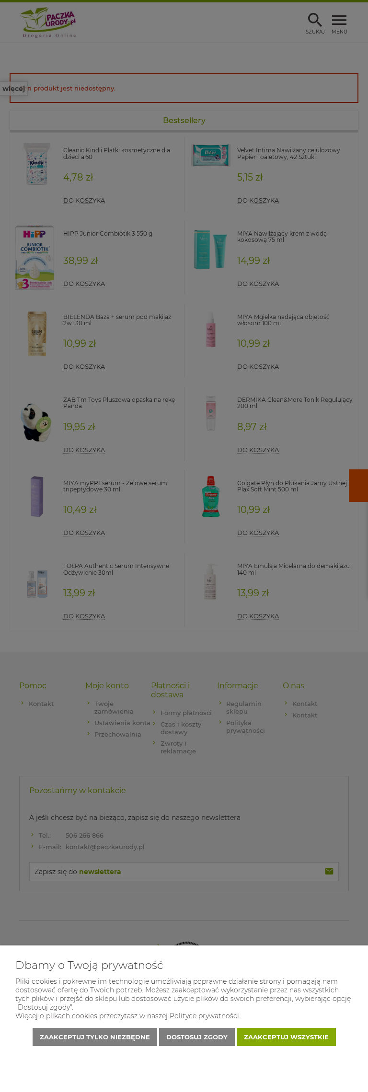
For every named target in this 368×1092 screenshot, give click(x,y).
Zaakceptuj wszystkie (286, 1037)
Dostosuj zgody (197, 1037)
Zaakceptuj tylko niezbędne (95, 1037)
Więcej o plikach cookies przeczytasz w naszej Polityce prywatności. (128, 1016)
